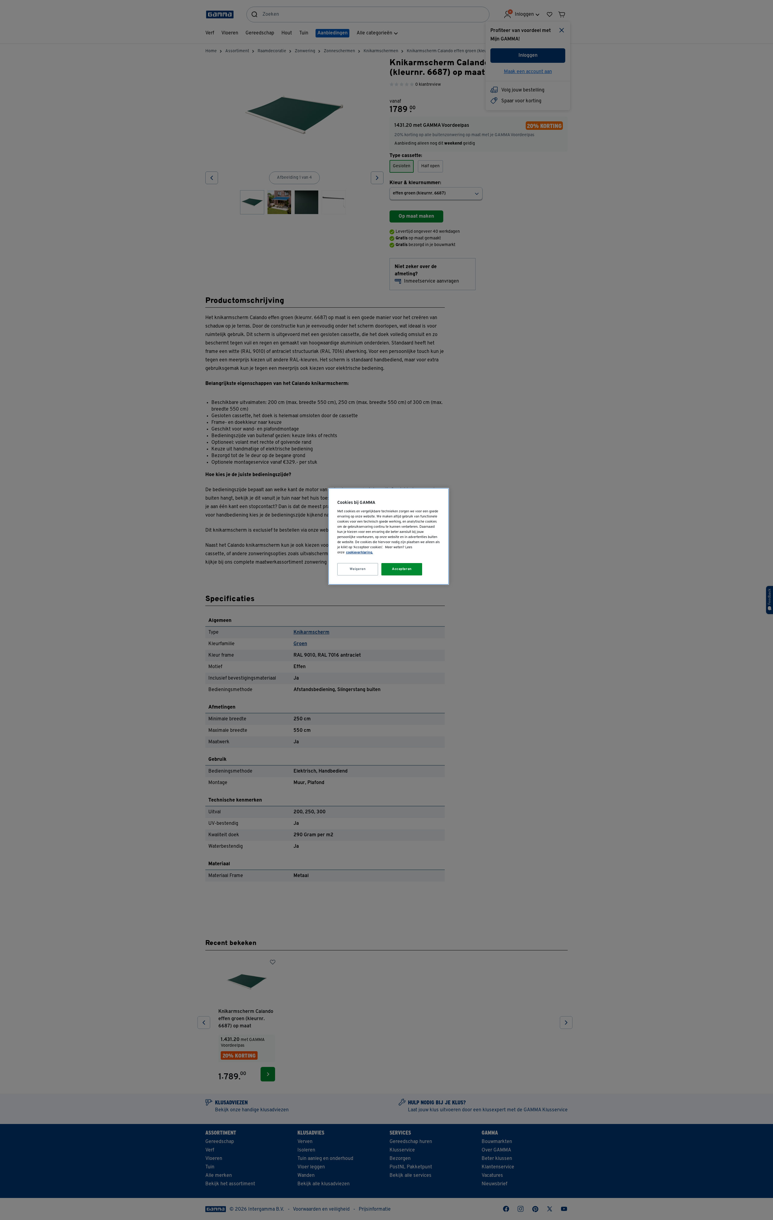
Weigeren (358, 569)
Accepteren (402, 569)
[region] (388, 536)
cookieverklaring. (359, 552)
